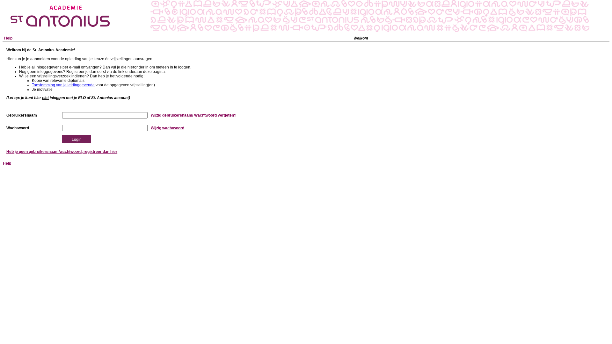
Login (77, 139)
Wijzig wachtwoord (167, 128)
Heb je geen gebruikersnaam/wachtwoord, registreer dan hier (61, 151)
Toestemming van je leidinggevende (63, 85)
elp (8, 38)
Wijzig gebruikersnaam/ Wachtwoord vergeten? (193, 115)
